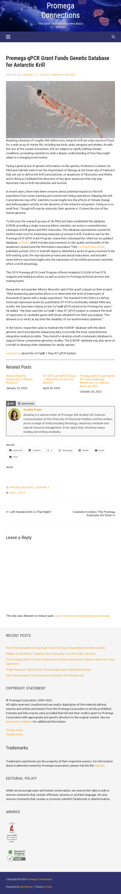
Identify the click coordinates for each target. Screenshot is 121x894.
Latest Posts (27, 403)
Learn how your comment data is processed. (82, 615)
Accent (48, 886)
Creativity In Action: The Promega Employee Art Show (94, 513)
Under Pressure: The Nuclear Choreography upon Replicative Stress (48, 669)
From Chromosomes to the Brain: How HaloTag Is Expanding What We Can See (55, 647)
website (99, 765)
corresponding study (91, 246)
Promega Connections (39, 879)
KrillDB (24, 242)
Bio (12, 403)
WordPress (26, 886)
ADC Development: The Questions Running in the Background (45, 675)
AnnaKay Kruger (63, 74)
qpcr (21, 492)
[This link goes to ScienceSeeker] (11, 842)
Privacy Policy (14, 730)
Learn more (13, 353)
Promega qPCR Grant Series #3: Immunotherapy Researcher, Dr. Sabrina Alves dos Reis (97, 381)
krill (13, 492)
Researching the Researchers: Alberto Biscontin (19, 379)
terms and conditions (19, 721)
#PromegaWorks (21, 487)
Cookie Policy (14, 734)
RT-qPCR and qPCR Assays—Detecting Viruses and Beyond (59, 379)
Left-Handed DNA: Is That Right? (30, 511)
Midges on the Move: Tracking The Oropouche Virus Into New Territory (51, 653)
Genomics (42, 487)
